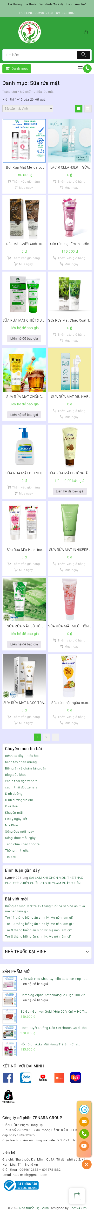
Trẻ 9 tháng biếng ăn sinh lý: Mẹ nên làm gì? (38, 930)
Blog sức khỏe (16, 775)
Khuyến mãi (14, 812)
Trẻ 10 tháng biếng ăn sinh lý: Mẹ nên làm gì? (39, 924)
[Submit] (83, 55)
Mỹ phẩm (26, 92)
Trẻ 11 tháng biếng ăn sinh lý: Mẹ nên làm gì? (39, 917)
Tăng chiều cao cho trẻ (22, 844)
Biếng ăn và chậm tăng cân (25, 768)
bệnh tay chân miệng (21, 762)
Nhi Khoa (12, 825)
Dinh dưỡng (13, 793)
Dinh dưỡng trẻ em (19, 800)
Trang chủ (9, 92)
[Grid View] (78, 108)
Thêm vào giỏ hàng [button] (26, 181)
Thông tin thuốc (17, 850)
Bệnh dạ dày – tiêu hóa (22, 756)
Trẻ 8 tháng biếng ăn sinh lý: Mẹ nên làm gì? (38, 936)
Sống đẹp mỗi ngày (19, 831)
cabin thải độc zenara (21, 781)
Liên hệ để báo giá (24, 338)
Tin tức (10, 857)
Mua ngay (26, 187)
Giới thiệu (12, 806)
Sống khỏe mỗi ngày (20, 838)
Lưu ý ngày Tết (16, 819)
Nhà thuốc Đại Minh (34, 1208)
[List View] (88, 108)
